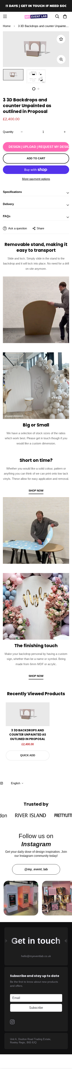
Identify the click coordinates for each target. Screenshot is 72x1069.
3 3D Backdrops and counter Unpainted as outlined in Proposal (27, 734)
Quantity (8, 131)
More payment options (36, 179)
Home (7, 26)
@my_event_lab (36, 869)
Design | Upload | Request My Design (39, 146)
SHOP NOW (36, 490)
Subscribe (36, 1007)
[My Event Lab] (36, 16)
